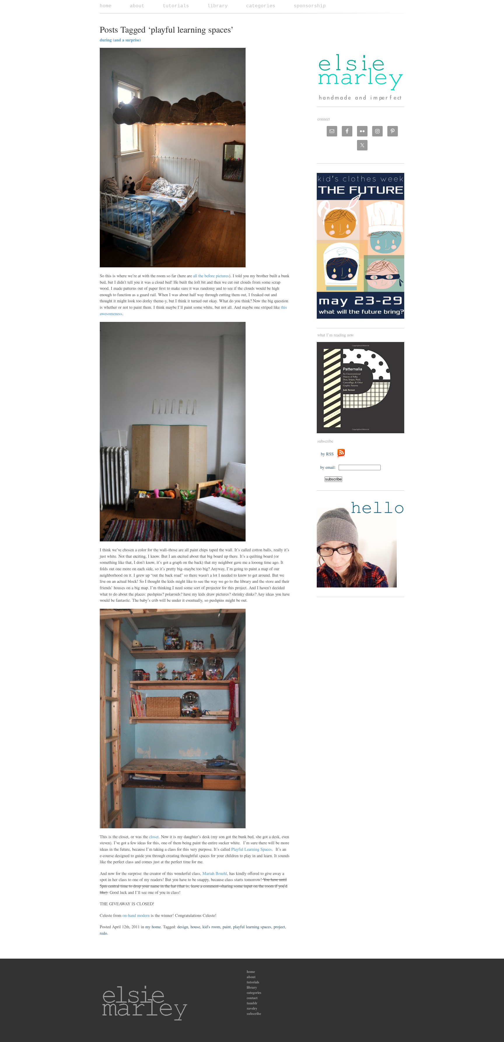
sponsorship (310, 6)
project (279, 926)
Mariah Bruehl (214, 873)
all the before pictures (211, 275)
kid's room (211, 926)
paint (227, 926)
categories (260, 6)
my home (153, 926)
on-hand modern (136, 915)
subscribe (254, 1013)
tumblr (252, 1003)
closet (154, 836)
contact (252, 997)
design (182, 926)
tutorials (176, 6)
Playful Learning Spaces (251, 849)
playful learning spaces (252, 926)
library (217, 6)
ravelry (252, 1008)
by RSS (329, 454)
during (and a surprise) (120, 40)
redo (103, 933)
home (105, 6)
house (195, 926)
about (137, 6)
